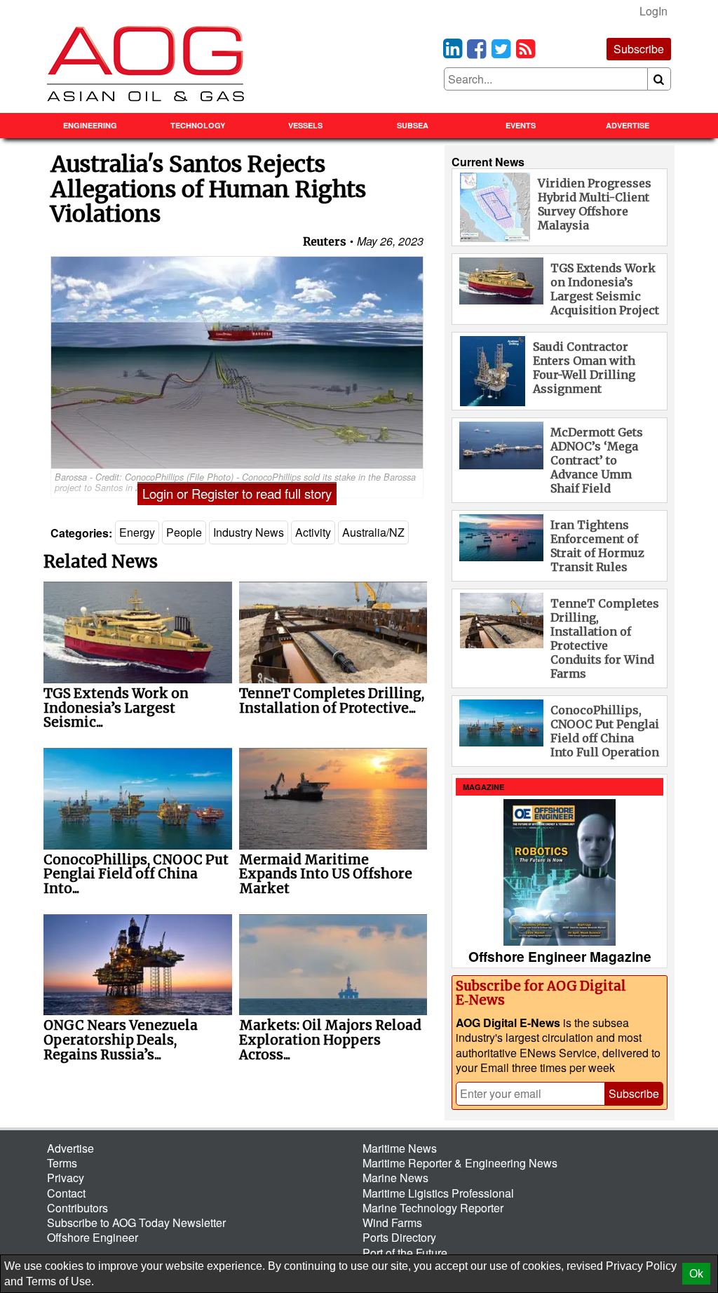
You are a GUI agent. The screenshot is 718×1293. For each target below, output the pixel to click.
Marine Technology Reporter (433, 1207)
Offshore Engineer (92, 1237)
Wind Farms (392, 1222)
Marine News (395, 1177)
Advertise (627, 125)
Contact (66, 1193)
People (184, 532)
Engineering (90, 125)
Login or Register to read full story (237, 493)
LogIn (653, 11)
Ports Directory (399, 1237)
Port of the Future (405, 1252)
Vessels (305, 125)
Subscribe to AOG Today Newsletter (136, 1222)
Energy (137, 532)
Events (521, 125)
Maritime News (400, 1148)
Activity (313, 532)
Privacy (65, 1177)
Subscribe (639, 49)
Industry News (248, 532)
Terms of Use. (60, 1281)
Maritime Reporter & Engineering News (460, 1162)
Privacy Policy (641, 1266)
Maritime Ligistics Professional (438, 1193)
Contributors (77, 1207)
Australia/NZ (373, 532)
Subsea (412, 125)
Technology (197, 125)
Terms (62, 1162)
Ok (696, 1274)
